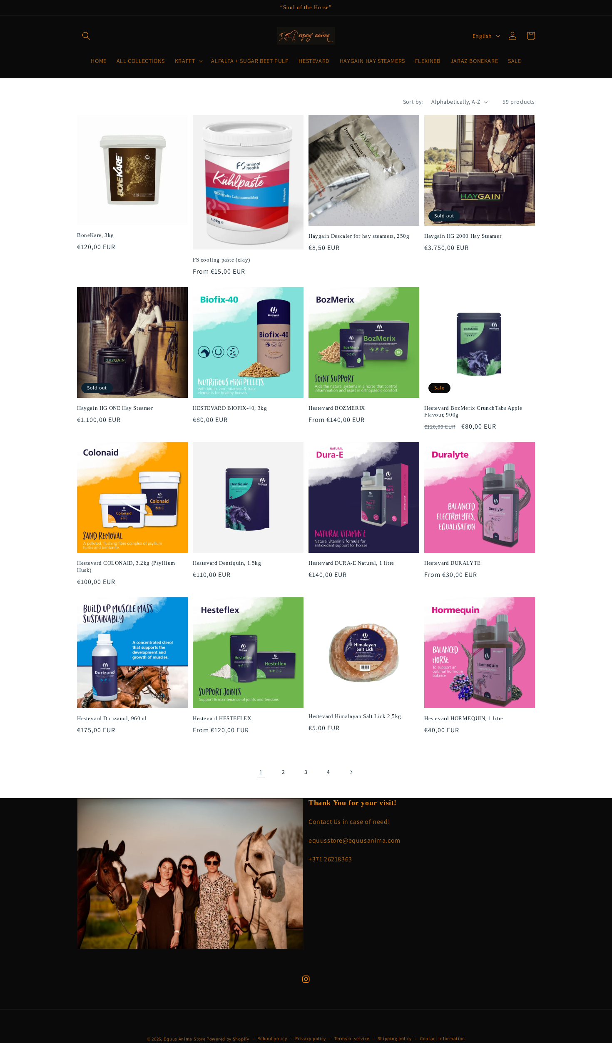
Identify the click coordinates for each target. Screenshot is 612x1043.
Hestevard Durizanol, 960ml (112, 718)
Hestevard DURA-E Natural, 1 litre (351, 563)
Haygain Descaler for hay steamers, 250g (358, 236)
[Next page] (351, 772)
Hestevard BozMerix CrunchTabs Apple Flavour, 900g (473, 411)
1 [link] (261, 772)
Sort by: (413, 101)
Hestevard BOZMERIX (336, 408)
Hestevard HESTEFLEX (222, 718)
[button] (86, 36)
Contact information (442, 1038)
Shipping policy (395, 1038)
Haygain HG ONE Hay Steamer (115, 408)
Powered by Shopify (227, 1039)
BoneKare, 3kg (95, 235)
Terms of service (351, 1038)
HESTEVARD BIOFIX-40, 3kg (230, 408)
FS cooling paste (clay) (221, 260)
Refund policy (272, 1038)
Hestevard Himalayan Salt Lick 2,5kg (354, 716)
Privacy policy (310, 1038)
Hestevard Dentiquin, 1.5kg (227, 563)
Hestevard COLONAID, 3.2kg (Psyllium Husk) (126, 566)
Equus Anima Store (184, 1039)
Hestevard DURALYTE (452, 563)
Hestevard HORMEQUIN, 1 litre (463, 718)
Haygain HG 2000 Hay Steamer (462, 236)
